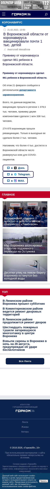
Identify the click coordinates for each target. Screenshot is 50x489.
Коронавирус (12, 22)
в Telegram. (21, 174)
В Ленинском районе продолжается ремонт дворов (24, 321)
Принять (43, 481)
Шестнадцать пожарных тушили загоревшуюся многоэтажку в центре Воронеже (20, 332)
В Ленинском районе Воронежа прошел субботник (24, 302)
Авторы (25, 432)
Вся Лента (25, 361)
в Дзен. (18, 167)
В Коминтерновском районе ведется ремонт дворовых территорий (23, 311)
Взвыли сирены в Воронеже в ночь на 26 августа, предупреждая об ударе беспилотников (25, 345)
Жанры (25, 427)
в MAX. (18, 180)
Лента (25, 422)
